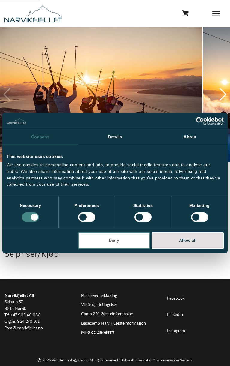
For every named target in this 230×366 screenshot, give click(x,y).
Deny (114, 240)
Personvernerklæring (99, 296)
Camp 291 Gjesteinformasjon (107, 314)
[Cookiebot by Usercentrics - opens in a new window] (197, 121)
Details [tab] (115, 136)
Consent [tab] (40, 136)
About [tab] (190, 136)
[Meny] (216, 13)
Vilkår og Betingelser (99, 305)
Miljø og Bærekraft (97, 332)
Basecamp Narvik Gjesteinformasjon (113, 323)
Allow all (187, 240)
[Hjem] (33, 13)
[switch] (86, 217)
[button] (223, 94)
